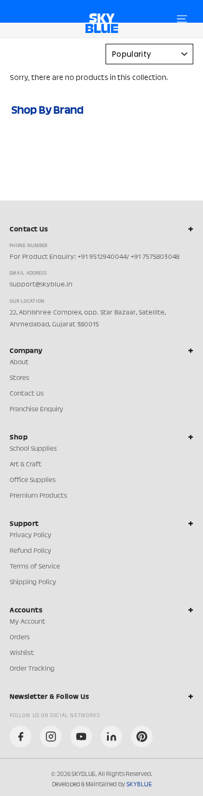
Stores (19, 378)
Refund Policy (30, 551)
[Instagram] (51, 736)
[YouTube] (81, 736)
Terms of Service (35, 567)
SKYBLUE (139, 784)
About (19, 362)
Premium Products (38, 496)
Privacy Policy (30, 535)
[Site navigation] (182, 19)
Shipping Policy (33, 582)
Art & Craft (26, 465)
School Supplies (33, 449)
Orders (20, 638)
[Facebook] (20, 736)
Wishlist (22, 653)
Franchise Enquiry (36, 409)
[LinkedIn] (111, 736)
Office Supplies (33, 480)
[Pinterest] (142, 736)
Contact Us (27, 394)
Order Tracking (32, 669)
